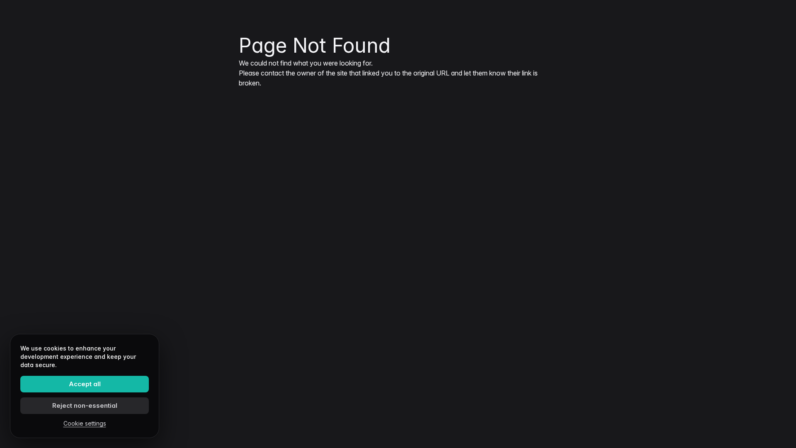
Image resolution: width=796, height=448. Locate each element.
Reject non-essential (84, 405)
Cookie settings (84, 423)
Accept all (85, 384)
